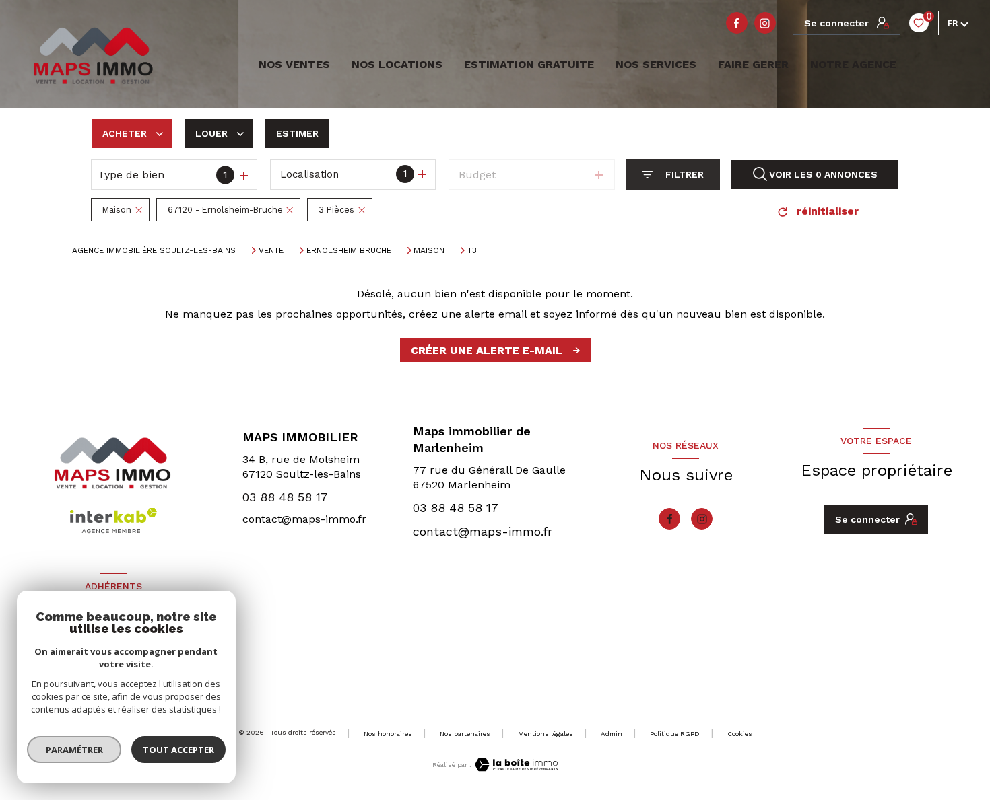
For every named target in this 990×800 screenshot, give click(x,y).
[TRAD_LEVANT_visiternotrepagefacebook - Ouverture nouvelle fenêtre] (737, 23)
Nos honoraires (388, 733)
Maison (429, 250)
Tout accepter (178, 749)
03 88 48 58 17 (285, 497)
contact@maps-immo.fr (304, 519)
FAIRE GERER (753, 64)
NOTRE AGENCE (853, 64)
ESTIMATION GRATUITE (529, 64)
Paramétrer (74, 749)
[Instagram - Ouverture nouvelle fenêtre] (765, 23)
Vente (271, 250)
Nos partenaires (465, 733)
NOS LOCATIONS (397, 64)
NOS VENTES (292, 64)
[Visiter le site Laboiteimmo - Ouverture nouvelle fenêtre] (514, 764)
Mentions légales (545, 733)
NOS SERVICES (656, 64)
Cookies (739, 733)
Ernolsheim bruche (348, 250)
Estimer (297, 133)
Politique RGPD (675, 733)
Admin (611, 733)
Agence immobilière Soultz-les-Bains (154, 250)
